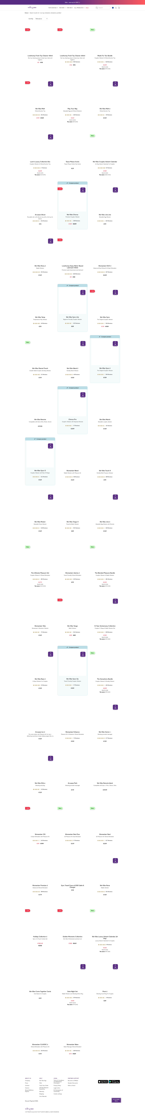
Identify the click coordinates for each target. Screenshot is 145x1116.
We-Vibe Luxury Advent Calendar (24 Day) (105, 937)
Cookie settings (58, 1094)
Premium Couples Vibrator (72, 217)
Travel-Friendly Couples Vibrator (72, 681)
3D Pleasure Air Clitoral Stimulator (105, 836)
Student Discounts (73, 1083)
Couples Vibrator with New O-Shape (40, 473)
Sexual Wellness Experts (29, 1090)
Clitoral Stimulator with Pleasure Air (40, 1046)
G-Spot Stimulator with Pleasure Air (40, 836)
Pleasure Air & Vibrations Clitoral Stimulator (72, 734)
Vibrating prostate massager (105, 734)
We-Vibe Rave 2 (40, 679)
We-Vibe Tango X (72, 522)
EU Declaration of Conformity (58, 1090)
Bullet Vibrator (72, 628)
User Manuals (43, 1096)
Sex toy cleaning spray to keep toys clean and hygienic (40, 58)
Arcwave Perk (72, 783)
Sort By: (31, 18)
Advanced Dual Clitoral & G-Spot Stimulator (104, 268)
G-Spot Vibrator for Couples (40, 681)
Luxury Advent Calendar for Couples (105, 940)
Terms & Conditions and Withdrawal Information (59, 1082)
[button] (116, 1100)
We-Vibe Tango (72, 626)
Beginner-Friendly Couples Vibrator (72, 319)
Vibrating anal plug (40, 785)
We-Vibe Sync (105, 317)
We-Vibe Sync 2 (104, 368)
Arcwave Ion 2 (40, 732)
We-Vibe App (42, 1080)
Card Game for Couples (40, 993)
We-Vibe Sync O (40, 470)
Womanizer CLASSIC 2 (40, 1044)
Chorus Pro (73, 419)
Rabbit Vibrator (40, 268)
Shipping (41, 1094)
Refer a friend (71, 1085)
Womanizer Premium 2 (40, 885)
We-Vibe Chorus (72, 214)
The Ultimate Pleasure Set (40, 573)
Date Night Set (72, 991)
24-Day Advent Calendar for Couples (105, 164)
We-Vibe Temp (40, 317)
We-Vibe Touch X (105, 471)
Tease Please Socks (72, 162)
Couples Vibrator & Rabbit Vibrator (105, 575)
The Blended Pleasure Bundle (105, 573)
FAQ (40, 1083)
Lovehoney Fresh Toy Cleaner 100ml (40, 56)
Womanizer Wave (72, 1044)
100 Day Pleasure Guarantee (43, 1088)
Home (26, 13)
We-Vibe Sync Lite (72, 317)
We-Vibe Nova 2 (40, 266)
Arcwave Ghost (40, 215)
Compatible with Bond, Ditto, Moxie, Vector (40, 421)
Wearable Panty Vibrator (40, 524)
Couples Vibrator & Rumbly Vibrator (104, 681)
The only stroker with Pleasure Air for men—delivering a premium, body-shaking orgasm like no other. (40, 735)
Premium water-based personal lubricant (72, 270)
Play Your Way (72, 109)
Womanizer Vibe (40, 626)
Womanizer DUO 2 (105, 266)
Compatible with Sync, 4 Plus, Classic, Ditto (104, 785)
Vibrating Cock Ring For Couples (104, 993)
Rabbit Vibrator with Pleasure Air (72, 473)
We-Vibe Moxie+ (40, 522)
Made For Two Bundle (105, 56)
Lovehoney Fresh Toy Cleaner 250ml (72, 56)
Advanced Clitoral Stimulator (40, 887)
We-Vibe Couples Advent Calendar (105, 162)
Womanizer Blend (72, 471)
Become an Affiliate (73, 1080)
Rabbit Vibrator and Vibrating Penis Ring (72, 993)
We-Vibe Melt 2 (105, 109)
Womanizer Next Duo (72, 834)
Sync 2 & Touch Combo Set (40, 939)
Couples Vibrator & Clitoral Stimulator (40, 575)
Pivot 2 (105, 991)
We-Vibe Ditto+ (40, 783)
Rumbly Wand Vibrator (72, 370)
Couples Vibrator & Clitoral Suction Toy (105, 58)
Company (27, 1080)
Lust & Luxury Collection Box (40, 162)
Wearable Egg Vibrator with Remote (105, 524)
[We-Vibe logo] (32, 7)
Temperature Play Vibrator (40, 319)
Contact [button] (27, 1085)
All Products (78, 7)
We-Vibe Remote (40, 419)
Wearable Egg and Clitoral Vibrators (72, 111)
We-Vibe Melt (40, 109)
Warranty (41, 1091)
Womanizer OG (40, 834)
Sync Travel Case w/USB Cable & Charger (72, 886)
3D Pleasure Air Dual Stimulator (72, 836)
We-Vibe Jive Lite (105, 215)
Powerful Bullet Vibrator (72, 524)
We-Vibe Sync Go (72, 679)
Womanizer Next (105, 834)
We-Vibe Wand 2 (72, 368)
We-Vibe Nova (105, 885)
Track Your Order (43, 1085)
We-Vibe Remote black (105, 783)
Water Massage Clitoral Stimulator (72, 1046)
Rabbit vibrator (105, 887)
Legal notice (57, 1088)
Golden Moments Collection (72, 936)
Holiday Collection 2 (40, 936)
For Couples (52, 7)
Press (26, 1083)
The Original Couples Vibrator (105, 319)
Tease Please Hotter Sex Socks (72, 164)
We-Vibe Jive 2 (105, 522)
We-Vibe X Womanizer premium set (72, 939)
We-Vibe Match (105, 419)
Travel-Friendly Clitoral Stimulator (72, 575)
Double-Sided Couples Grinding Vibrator (40, 370)
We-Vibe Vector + (105, 732)
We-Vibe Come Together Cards (40, 991)
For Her (61, 7)
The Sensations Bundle (105, 679)
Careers (27, 1088)
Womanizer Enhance (73, 732)
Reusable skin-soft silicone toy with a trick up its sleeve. (40, 217)
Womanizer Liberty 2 (72, 573)
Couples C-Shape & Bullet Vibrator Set (105, 628)
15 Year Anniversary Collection (104, 626)
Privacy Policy (57, 1085)
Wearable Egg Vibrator (105, 217)
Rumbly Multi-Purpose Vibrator (105, 473)
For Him (69, 7)
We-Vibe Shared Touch (40, 368)
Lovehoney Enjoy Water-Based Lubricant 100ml (72, 267)
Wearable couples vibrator (105, 421)
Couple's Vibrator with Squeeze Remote (72, 421)
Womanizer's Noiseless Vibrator (40, 628)
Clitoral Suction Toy (40, 111)
